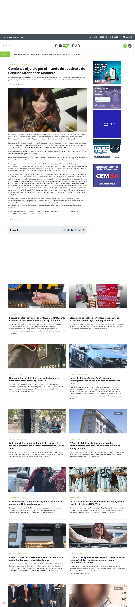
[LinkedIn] (72, 230)
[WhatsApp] (76, 230)
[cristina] (47, 88)
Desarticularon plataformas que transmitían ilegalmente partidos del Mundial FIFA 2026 (97, 503)
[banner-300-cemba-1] (107, 164)
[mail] (13, 45)
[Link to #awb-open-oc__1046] (125, 46)
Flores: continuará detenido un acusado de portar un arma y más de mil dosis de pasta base (34, 379)
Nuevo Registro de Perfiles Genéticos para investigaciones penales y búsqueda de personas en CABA (95, 381)
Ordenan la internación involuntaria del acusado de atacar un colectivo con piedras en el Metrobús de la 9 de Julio (36, 446)
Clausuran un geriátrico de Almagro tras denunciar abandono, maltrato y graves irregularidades (94, 319)
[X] (68, 230)
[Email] (83, 230)
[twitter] (7, 45)
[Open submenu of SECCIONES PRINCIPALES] (119, 37)
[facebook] (3, 45)
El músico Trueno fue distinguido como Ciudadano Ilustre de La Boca (33, 54)
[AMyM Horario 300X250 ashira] (107, 140)
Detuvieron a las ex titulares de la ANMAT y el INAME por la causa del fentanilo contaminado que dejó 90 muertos (37, 319)
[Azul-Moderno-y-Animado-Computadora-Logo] (107, 111)
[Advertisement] (66, 17)
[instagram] (10, 45)
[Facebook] (64, 230)
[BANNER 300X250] (107, 62)
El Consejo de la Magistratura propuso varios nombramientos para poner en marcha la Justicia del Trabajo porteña (95, 446)
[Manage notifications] (4, 602)
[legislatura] (107, 86)
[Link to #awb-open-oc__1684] (130, 46)
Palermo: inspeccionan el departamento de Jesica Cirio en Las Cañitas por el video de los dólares (36, 558)
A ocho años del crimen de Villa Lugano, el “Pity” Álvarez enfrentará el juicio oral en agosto (36, 503)
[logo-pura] (67, 44)
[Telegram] (79, 230)
